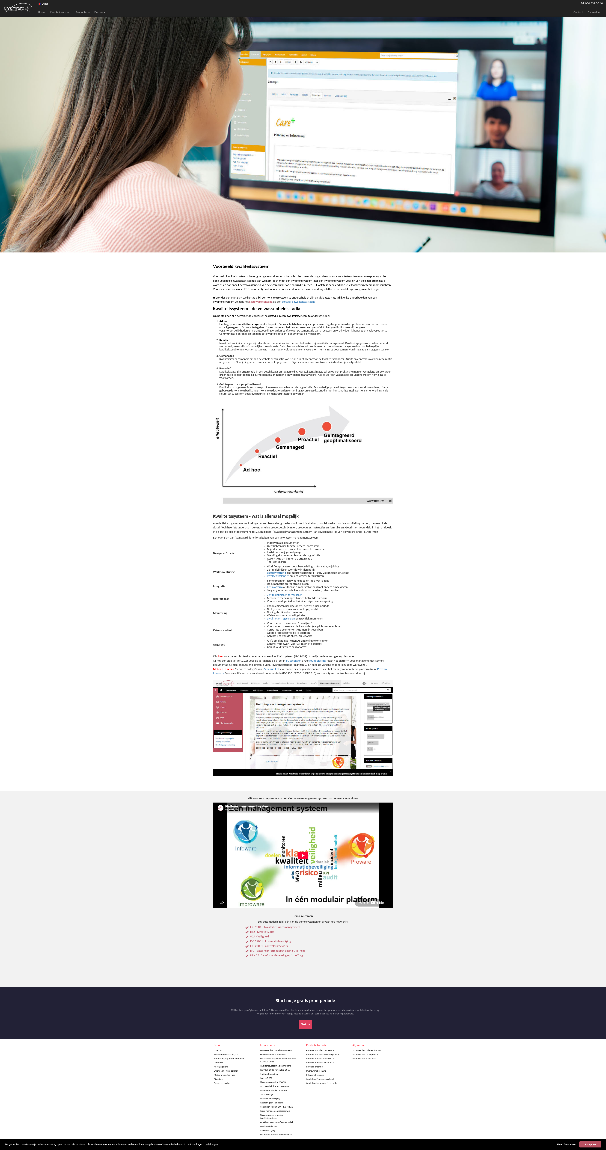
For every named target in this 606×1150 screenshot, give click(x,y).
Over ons (218, 1050)
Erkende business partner (226, 1071)
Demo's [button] (98, 12)
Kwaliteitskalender (278, 576)
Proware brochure (314, 1067)
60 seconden (293, 660)
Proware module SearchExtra (320, 1063)
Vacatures (218, 1063)
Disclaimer (218, 1079)
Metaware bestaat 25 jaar (226, 1054)
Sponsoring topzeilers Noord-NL (229, 1059)
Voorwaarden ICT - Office (364, 1059)
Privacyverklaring (222, 1083)
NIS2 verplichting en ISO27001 (274, 1086)
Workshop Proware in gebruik (320, 1079)
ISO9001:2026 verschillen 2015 (275, 1070)
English (45, 4)
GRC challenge (266, 1095)
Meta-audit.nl (271, 669)
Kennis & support (60, 12)
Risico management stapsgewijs (275, 1111)
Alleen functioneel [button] (566, 1144)
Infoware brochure (315, 1075)
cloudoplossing (317, 660)
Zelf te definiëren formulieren (284, 595)
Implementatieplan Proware (273, 1090)
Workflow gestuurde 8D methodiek (276, 1122)
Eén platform (275, 587)
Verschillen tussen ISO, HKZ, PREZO (276, 1107)
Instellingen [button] (211, 1144)
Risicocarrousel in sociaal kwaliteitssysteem (271, 1117)
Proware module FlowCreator (320, 1050)
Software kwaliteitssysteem (298, 301)
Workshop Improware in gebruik (321, 1083)
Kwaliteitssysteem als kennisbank (275, 1066)
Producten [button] (81, 12)
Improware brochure (316, 1071)
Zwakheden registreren (281, 618)
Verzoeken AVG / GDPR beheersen (276, 1135)
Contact (578, 12)
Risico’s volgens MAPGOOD (273, 1082)
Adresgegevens (221, 1067)
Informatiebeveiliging (270, 1099)
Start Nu (305, 1024)
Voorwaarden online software (366, 1050)
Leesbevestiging (276, 573)
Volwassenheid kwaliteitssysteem (276, 1050)
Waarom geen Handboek (271, 1103)
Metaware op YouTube (224, 1075)
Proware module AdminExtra (320, 1059)
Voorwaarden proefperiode (365, 1054)
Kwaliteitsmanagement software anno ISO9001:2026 (278, 1060)
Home (41, 12)
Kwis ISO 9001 (267, 1078)
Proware (382, 669)
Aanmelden (594, 12)
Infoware (218, 673)
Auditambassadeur (269, 1074)
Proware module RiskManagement (322, 1054)
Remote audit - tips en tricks (273, 1054)
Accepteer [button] (590, 1144)
